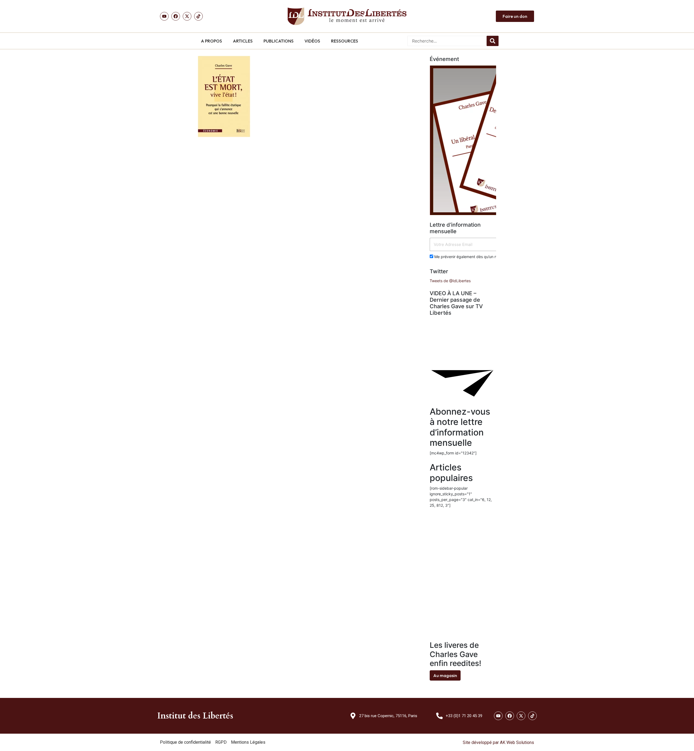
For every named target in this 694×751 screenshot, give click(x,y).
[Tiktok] (198, 16)
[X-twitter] (521, 715)
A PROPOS (211, 41)
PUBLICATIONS (279, 41)
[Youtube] (164, 16)
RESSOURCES (344, 41)
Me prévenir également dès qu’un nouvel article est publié (484, 256)
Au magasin (445, 675)
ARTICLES (243, 41)
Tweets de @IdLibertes (450, 280)
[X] (187, 16)
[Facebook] (175, 16)
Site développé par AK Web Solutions (498, 742)
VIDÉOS (312, 41)
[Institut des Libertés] (347, 16)
